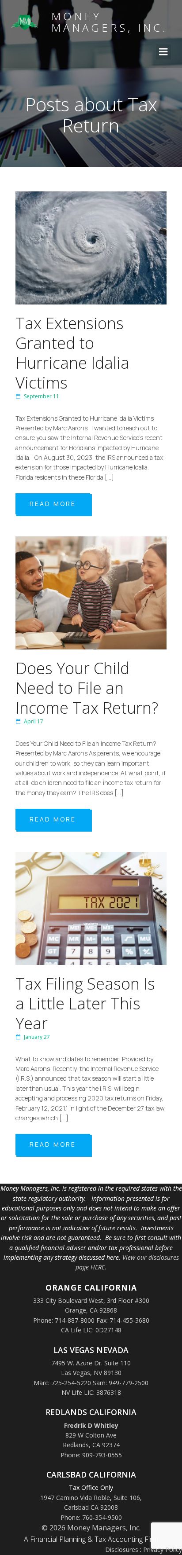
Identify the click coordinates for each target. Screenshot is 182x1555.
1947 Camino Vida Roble (75, 1497)
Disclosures (121, 1549)
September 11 (41, 396)
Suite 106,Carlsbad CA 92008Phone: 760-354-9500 (101, 1507)
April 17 (33, 721)
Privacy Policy (162, 1549)
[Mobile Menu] (163, 51)
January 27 (37, 1037)
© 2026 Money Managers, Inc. (91, 1528)
